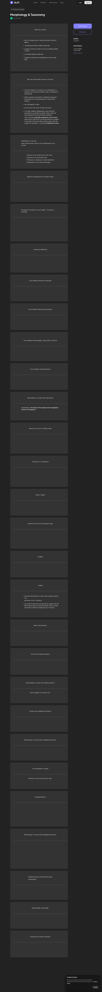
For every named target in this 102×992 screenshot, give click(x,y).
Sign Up (88, 2)
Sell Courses (53, 2)
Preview (83, 32)
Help (61, 2)
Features (43, 2)
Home (35, 2)
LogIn (80, 2)
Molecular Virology (18, 9)
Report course (77, 53)
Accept (95, 987)
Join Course (83, 26)
